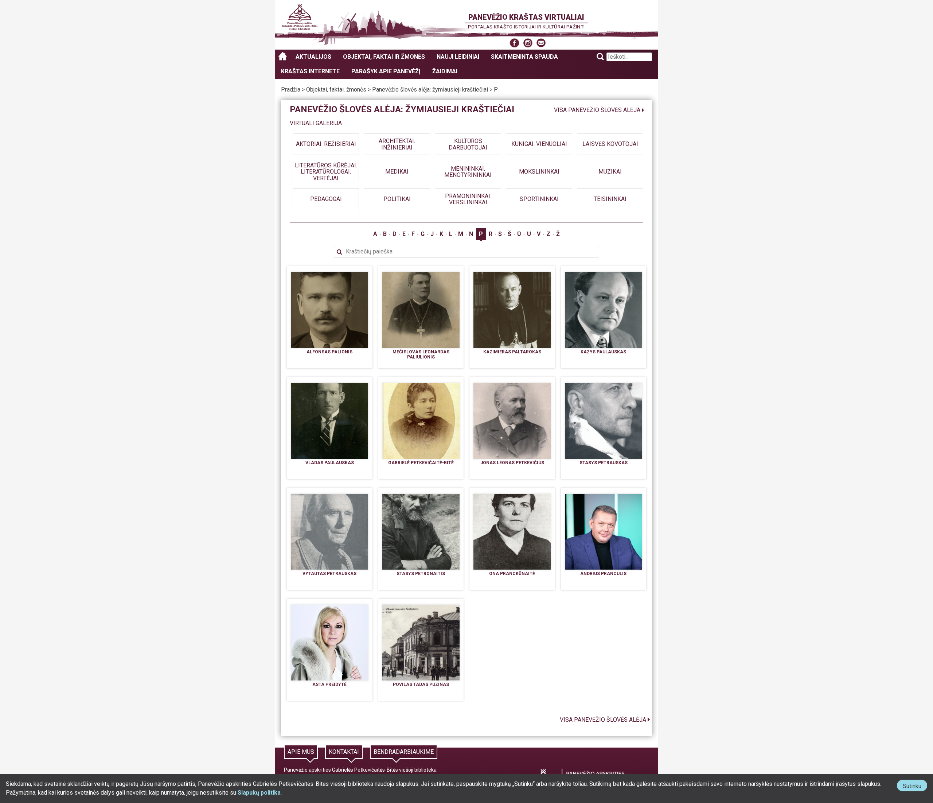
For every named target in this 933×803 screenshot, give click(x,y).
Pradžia (290, 89)
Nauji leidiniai (458, 56)
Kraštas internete (310, 71)
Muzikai (610, 171)
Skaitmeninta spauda (524, 56)
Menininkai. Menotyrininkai (468, 171)
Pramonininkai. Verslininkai (468, 199)
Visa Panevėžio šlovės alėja (597, 109)
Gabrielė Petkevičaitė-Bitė (421, 462)
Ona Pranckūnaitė (512, 573)
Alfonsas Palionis (329, 351)
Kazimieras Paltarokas (512, 351)
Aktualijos (313, 56)
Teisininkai (610, 198)
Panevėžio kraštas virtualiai (526, 17)
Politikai (397, 198)
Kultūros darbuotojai (468, 144)
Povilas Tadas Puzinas (421, 684)
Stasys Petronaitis (421, 573)
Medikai (397, 171)
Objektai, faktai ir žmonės (384, 56)
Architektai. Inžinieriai (397, 144)
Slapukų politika (259, 792)
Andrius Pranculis (603, 573)
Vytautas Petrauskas (329, 573)
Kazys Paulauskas (603, 351)
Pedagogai (326, 198)
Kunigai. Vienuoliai (539, 144)
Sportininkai (539, 198)
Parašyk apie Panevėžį (386, 71)
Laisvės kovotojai (610, 144)
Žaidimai (444, 71)
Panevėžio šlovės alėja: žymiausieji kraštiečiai (430, 89)
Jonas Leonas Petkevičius (512, 462)
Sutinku (915, 786)
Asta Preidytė (329, 684)
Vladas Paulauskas (329, 462)
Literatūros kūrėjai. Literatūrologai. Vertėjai (326, 171)
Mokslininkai (539, 171)
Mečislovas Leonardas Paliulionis (421, 354)
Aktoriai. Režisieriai (326, 144)
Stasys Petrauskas (603, 462)
